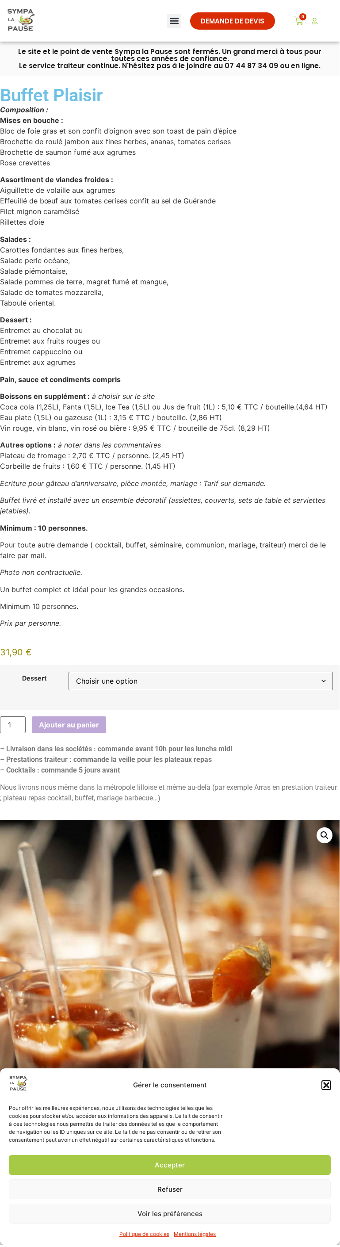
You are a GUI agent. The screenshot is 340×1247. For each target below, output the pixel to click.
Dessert (34, 678)
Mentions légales (195, 1234)
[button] (326, 1085)
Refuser (170, 1189)
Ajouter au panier (69, 724)
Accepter (170, 1165)
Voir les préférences (170, 1213)
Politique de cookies (144, 1234)
